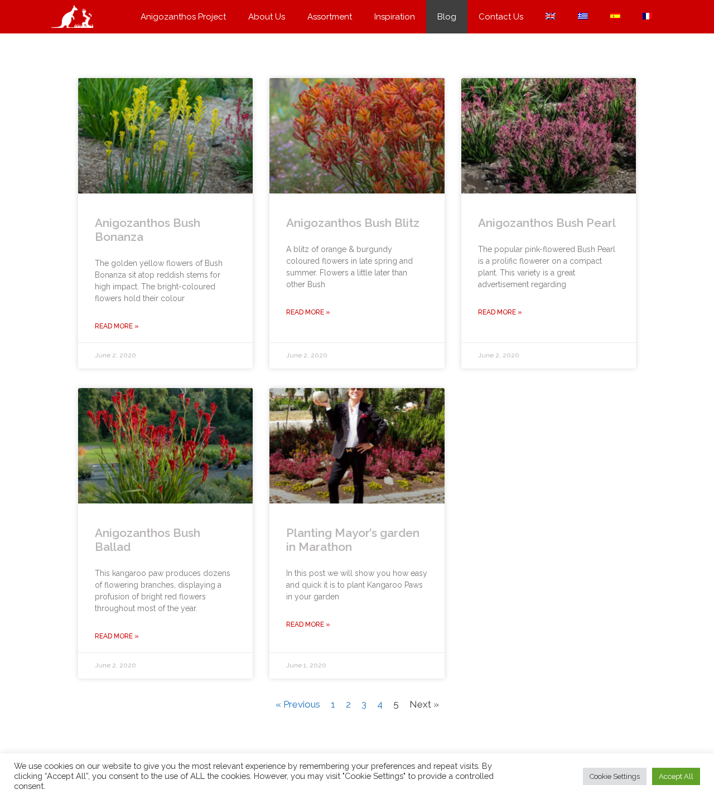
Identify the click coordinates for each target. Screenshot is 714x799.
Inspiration (394, 17)
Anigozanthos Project (183, 17)
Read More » (117, 326)
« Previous (298, 704)
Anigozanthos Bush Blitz (352, 223)
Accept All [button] (676, 776)
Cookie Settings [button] (615, 776)
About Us (266, 17)
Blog (446, 17)
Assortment (329, 17)
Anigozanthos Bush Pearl (547, 223)
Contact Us (501, 17)
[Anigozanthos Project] (75, 16)
